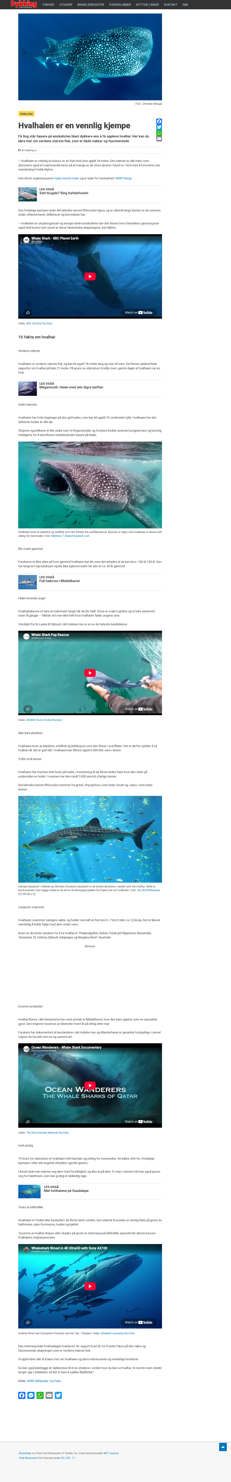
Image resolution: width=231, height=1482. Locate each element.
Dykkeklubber (120, 4)
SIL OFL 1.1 (68, 1458)
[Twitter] (159, 127)
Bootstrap (25, 1453)
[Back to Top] (223, 1447)
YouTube (55, 1381)
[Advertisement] (90, 972)
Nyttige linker (147, 4)
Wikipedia (41, 1381)
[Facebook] (159, 121)
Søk (185, 4)
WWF (30, 1381)
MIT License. (111, 1453)
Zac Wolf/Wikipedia (148, 890)
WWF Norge (124, 178)
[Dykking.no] (24, 4)
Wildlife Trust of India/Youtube (44, 720)
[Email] (159, 139)
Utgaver (66, 4)
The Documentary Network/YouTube (47, 1132)
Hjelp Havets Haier (66, 178)
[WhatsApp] (159, 133)
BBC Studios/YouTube (39, 323)
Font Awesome (28, 1458)
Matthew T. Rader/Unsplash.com (70, 536)
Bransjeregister (90, 4)
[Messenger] (30, 1395)
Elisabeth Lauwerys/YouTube (118, 1333)
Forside (48, 4)
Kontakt (170, 4)
